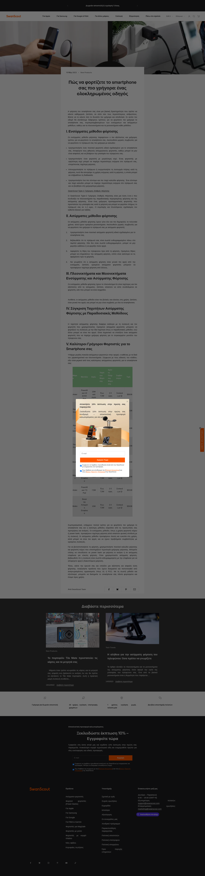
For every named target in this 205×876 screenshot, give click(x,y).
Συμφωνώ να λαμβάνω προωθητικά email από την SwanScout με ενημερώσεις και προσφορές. (103, 466)
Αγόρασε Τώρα (102, 460)
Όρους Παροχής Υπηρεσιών (95, 472)
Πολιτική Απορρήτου (112, 470)
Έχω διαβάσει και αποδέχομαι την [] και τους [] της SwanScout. (102, 471)
